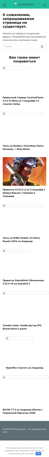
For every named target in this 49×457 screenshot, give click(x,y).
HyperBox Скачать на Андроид (24, 368)
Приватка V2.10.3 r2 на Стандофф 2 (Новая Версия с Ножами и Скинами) (24, 192)
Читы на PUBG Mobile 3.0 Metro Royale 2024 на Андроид (21, 240)
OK (38, 453)
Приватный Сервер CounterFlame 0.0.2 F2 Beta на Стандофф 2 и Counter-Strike (23, 100)
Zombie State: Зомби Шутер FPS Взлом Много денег (22, 327)
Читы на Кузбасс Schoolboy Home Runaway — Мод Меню (23, 147)
